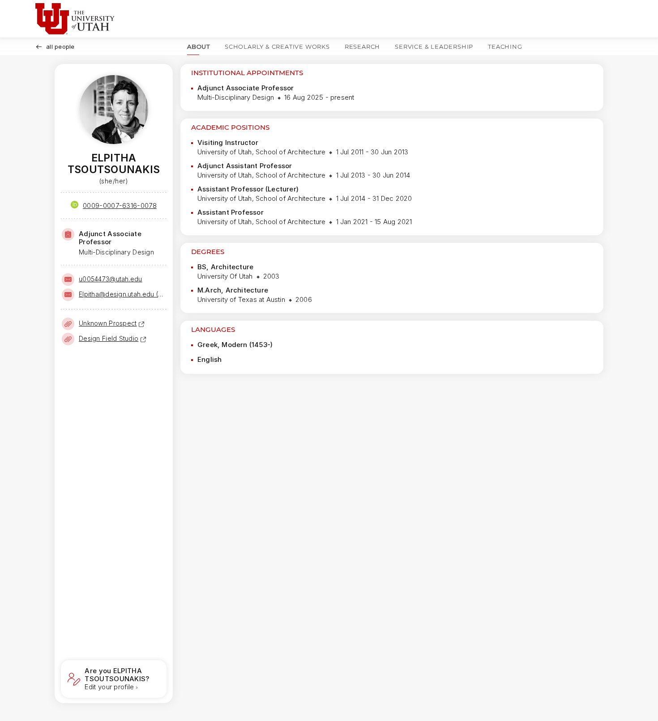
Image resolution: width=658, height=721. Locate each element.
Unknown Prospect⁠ (108, 323)
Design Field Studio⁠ (108, 338)
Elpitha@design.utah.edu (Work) (122, 294)
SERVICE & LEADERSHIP (434, 46)
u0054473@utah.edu (110, 279)
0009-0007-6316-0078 (120, 205)
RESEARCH (362, 46)
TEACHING (505, 46)
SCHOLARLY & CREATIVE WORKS (277, 46)
